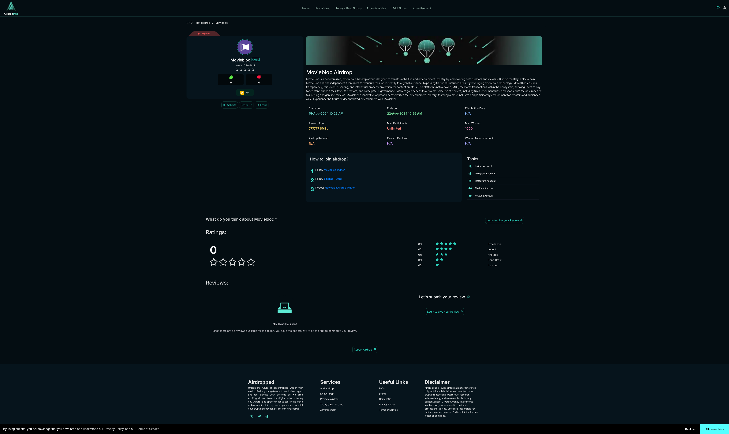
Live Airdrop (327, 393)
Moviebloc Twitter (334, 169)
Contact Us (385, 399)
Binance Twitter (333, 178)
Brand (382, 393)
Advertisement (422, 8)
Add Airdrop (400, 8)
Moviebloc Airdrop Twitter (340, 187)
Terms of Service (148, 429)
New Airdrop (322, 8)
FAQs (382, 388)
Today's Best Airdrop (349, 8)
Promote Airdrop (377, 8)
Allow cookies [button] (714, 429)
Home (305, 8)
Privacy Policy (114, 429)
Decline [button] (690, 429)
